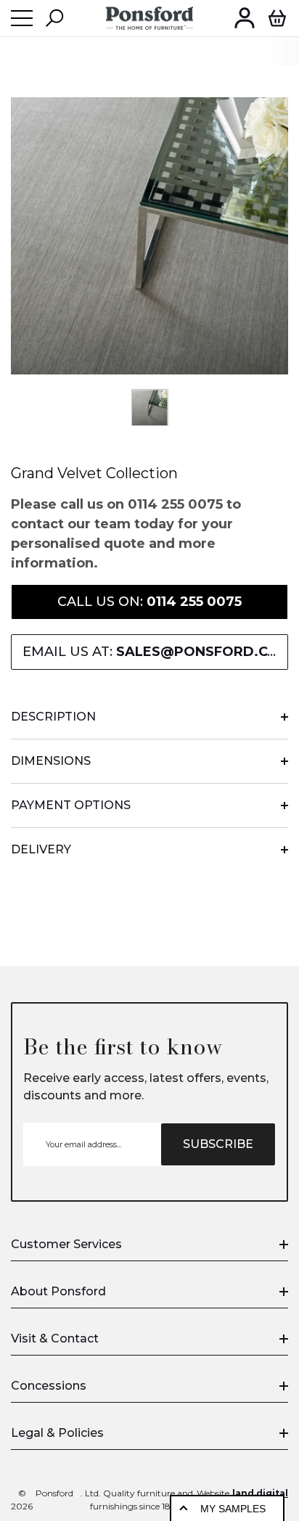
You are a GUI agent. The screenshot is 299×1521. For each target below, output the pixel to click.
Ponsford (54, 1493)
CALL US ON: (149, 602)
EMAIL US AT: (155, 652)
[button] (54, 18)
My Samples (233, 1508)
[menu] (22, 18)
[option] (149, 235)
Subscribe (218, 1144)
